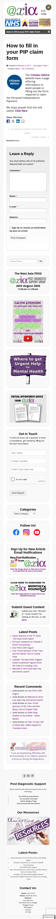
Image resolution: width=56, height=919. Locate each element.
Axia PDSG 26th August (23, 648)
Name (12, 196)
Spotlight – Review (38, 137)
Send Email (31, 893)
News (18, 69)
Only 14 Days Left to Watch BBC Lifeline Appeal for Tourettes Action (28, 725)
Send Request (18, 493)
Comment (15, 170)
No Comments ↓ (28, 69)
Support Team (42, 66)
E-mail (12, 207)
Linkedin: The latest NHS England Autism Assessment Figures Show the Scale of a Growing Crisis (27, 663)
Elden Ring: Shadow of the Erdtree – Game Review (26, 715)
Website (13, 217)
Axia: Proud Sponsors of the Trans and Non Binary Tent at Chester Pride (27, 654)
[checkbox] (48, 7)
